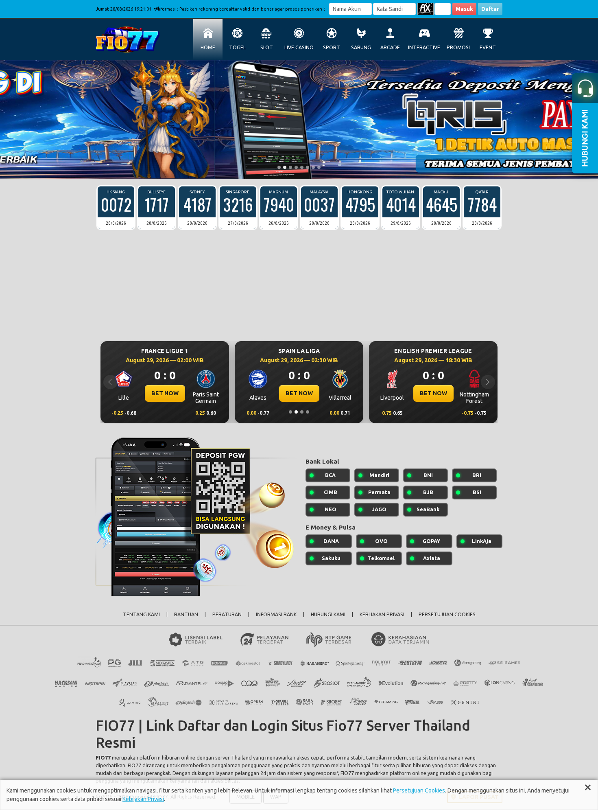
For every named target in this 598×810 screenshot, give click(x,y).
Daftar (490, 9)
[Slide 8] (319, 167)
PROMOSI (458, 47)
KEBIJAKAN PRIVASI (382, 614)
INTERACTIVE (424, 47)
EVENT (488, 47)
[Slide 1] (279, 167)
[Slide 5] (301, 167)
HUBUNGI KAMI (328, 614)
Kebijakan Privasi (143, 799)
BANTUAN (186, 614)
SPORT (331, 47)
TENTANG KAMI (141, 614)
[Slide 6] (307, 167)
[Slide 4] (296, 167)
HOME (208, 47)
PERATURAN (227, 614)
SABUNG (361, 47)
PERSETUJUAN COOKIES (447, 614)
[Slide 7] (313, 167)
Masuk (464, 9)
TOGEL (237, 47)
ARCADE (390, 47)
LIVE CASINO (299, 47)
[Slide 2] (284, 167)
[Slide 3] (290, 167)
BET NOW (142, 393)
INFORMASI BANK (276, 614)
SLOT (266, 47)
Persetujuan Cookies (419, 790)
